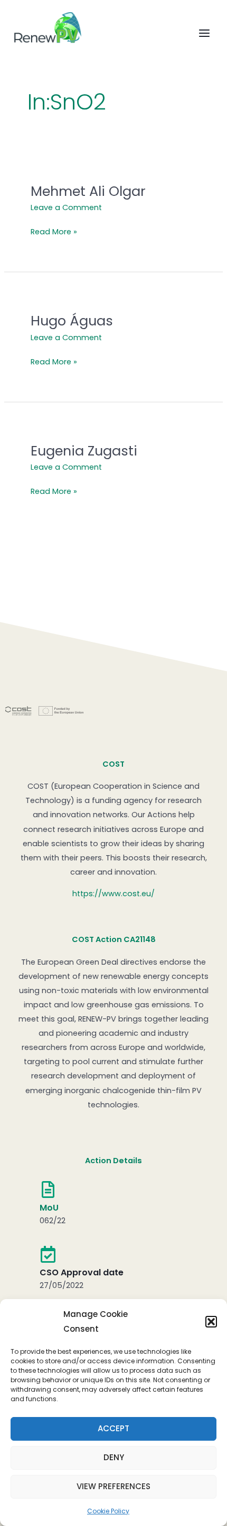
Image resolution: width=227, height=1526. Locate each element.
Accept (113, 1428)
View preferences (113, 1486)
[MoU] (48, 1189)
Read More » (54, 231)
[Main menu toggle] (204, 34)
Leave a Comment (66, 207)
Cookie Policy (108, 1511)
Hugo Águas (72, 320)
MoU (49, 1208)
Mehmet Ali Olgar (88, 191)
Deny (113, 1457)
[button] (211, 1321)
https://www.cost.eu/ (113, 893)
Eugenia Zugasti (84, 450)
